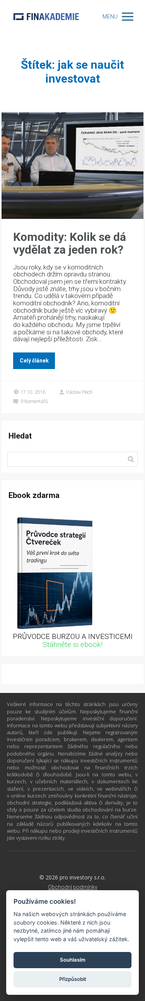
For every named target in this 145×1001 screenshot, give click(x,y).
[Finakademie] (46, 16)
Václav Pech (79, 392)
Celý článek (34, 360)
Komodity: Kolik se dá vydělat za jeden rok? (69, 243)
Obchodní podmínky (72, 887)
